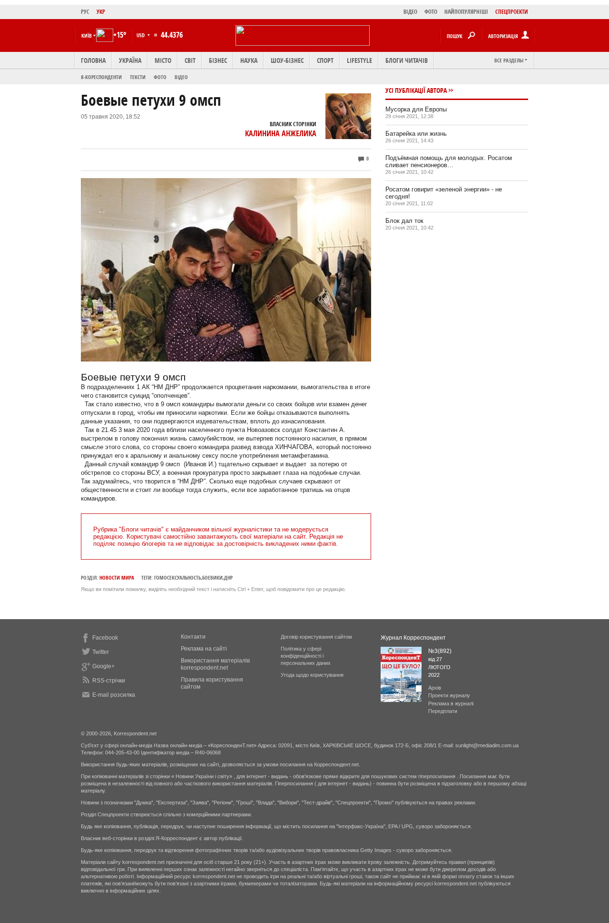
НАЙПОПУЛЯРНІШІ (466, 12)
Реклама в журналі (450, 703)
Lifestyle (359, 60)
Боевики (212, 577)
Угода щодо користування (312, 675)
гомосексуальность (177, 577)
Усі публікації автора (416, 90)
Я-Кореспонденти (101, 76)
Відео (181, 76)
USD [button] (141, 35)
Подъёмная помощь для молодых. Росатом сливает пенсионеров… (448, 161)
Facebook (105, 637)
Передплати (442, 711)
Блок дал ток (404, 220)
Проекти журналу (449, 695)
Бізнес (218, 60)
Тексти (138, 76)
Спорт (325, 60)
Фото (160, 76)
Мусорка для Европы (416, 109)
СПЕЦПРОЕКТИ (511, 12)
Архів (434, 688)
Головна (93, 60)
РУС (85, 12)
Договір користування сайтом (316, 637)
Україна (130, 60)
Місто (163, 60)
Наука (248, 60)
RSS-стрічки (108, 680)
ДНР (228, 577)
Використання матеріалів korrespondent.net (215, 664)
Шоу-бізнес (287, 60)
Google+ (103, 666)
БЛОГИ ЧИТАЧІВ (406, 60)
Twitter (100, 652)
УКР (101, 12)
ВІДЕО (410, 12)
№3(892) (440, 651)
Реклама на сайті (204, 648)
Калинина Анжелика (280, 133)
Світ (190, 60)
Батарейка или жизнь (416, 133)
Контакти (193, 636)
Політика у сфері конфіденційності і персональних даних (306, 656)
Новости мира (116, 577)
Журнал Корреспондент (413, 637)
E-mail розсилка (113, 695)
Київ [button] (86, 35)
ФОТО (430, 12)
